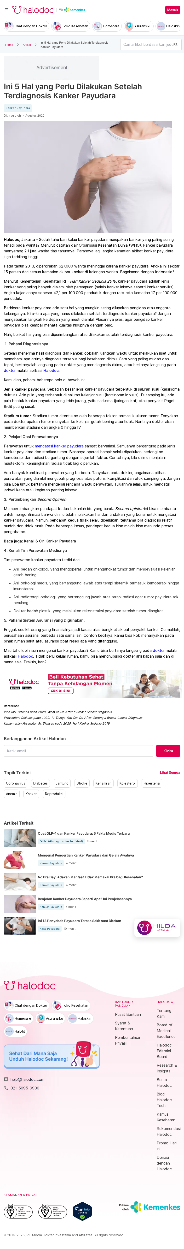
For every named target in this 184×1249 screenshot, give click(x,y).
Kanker (31, 794)
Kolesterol (128, 783)
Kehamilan (103, 783)
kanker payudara (132, 281)
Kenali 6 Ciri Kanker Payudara (50, 541)
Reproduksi (54, 794)
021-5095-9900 (21, 1088)
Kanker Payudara (18, 108)
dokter (10, 370)
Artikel (27, 44)
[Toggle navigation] (7, 9)
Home (9, 44)
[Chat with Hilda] (157, 928)
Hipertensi (152, 783)
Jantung (62, 783)
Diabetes (40, 783)
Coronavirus (15, 783)
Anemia (11, 794)
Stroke (82, 783)
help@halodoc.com (24, 1079)
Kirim (168, 751)
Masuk (172, 10)
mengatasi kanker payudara (59, 446)
